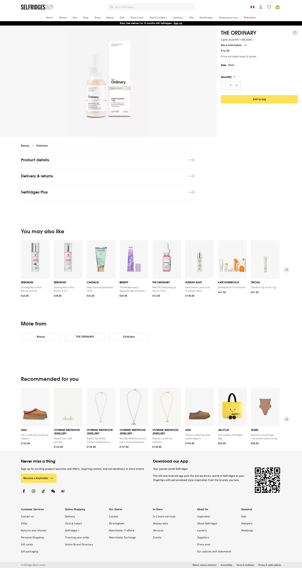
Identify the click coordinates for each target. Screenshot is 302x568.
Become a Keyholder (35, 478)
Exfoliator (42, 145)
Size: (227, 65)
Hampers (246, 523)
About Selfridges (207, 523)
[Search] (111, 7)
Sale (243, 516)
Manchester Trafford (121, 530)
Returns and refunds (33, 530)
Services (158, 530)
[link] (34, 289)
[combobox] (153, 7)
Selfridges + (72, 530)
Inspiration (203, 516)
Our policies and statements (214, 551)
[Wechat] (53, 493)
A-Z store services (164, 516)
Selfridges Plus (34, 192)
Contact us (27, 516)
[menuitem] (49, 17)
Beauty (25, 145)
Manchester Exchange (122, 537)
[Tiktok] (43, 493)
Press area (203, 544)
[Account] (260, 7)
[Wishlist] (269, 7)
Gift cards (27, 544)
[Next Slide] (286, 270)
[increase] (236, 85)
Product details (35, 159)
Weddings (247, 530)
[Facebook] (24, 493)
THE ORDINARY (238, 33)
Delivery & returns (37, 176)
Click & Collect (73, 523)
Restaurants (160, 523)
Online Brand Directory (79, 544)
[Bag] (277, 7)
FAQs (24, 523)
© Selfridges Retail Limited (33, 565)
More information (231, 45)
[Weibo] (63, 493)
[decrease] (225, 85)
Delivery (70, 516)
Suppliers (203, 537)
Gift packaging (29, 551)
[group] (151, 270)
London (113, 516)
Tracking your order (77, 537)
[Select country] (252, 7)
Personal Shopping (32, 537)
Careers (202, 530)
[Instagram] (33, 493)
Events (157, 537)
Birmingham (116, 523)
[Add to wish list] (295, 33)
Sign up (178, 23)
